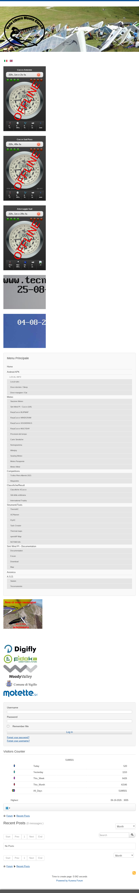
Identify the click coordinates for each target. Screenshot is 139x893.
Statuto (13, 581)
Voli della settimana (18, 495)
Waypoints (14, 481)
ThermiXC (14, 509)
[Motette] (20, 696)
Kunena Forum (75, 880)
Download (14, 562)
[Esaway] (20, 662)
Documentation (16, 551)
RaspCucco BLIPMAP (19, 412)
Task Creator (15, 526)
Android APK (13, 372)
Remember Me (21, 726)
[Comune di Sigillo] (20, 687)
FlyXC (12, 520)
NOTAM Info (15, 542)
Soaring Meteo (16, 456)
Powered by (62, 880)
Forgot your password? (18, 737)
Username (12, 707)
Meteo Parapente (17, 461)
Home (10, 366)
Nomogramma (16, 445)
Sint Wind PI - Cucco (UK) (21, 407)
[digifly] (20, 652)
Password (12, 717)
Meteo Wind (15, 467)
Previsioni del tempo (18, 434)
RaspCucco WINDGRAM (20, 418)
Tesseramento (16, 586)
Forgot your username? (18, 741)
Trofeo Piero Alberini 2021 (20, 475)
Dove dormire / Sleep (19, 387)
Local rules (14, 382)
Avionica (11, 572)
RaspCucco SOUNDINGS (21, 423)
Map (12, 567)
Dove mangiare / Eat (18, 393)
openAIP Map (15, 536)
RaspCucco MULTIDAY (20, 429)
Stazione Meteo (16, 401)
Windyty (13, 450)
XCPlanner (14, 515)
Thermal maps (16, 531)
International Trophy (18, 501)
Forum (13, 556)
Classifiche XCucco (18, 490)
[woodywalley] (20, 677)
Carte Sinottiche (16, 439)
